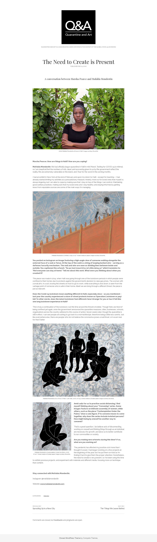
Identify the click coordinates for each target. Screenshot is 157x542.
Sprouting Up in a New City (44, 508)
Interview (46, 496)
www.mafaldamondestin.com (52, 484)
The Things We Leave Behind (112, 508)
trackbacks (58, 520)
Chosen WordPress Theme (69, 538)
